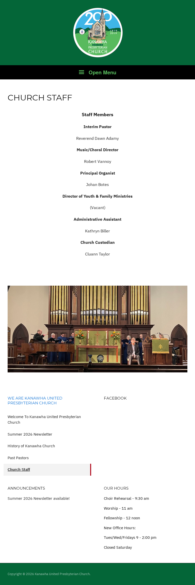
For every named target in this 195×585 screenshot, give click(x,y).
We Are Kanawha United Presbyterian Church (35, 401)
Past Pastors (18, 457)
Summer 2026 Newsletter (30, 434)
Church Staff (19, 469)
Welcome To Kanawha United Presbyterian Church (44, 419)
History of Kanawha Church (31, 445)
